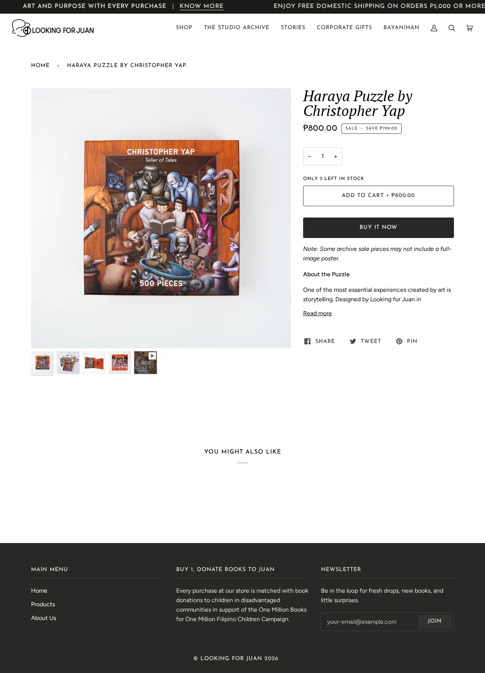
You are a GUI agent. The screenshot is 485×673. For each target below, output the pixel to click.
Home (40, 66)
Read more (317, 313)
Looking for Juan (231, 659)
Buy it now (378, 227)
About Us (43, 617)
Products (43, 604)
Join (435, 621)
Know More (202, 6)
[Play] (161, 250)
